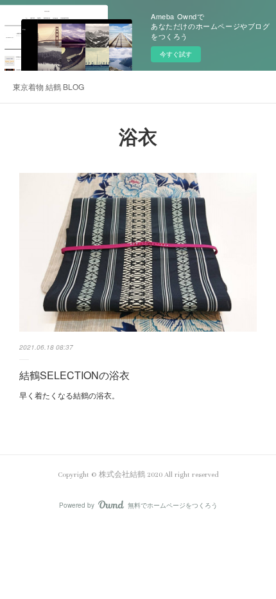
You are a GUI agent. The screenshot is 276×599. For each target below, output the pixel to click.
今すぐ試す (176, 53)
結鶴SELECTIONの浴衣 (74, 375)
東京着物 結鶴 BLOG (48, 86)
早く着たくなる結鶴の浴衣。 (70, 394)
